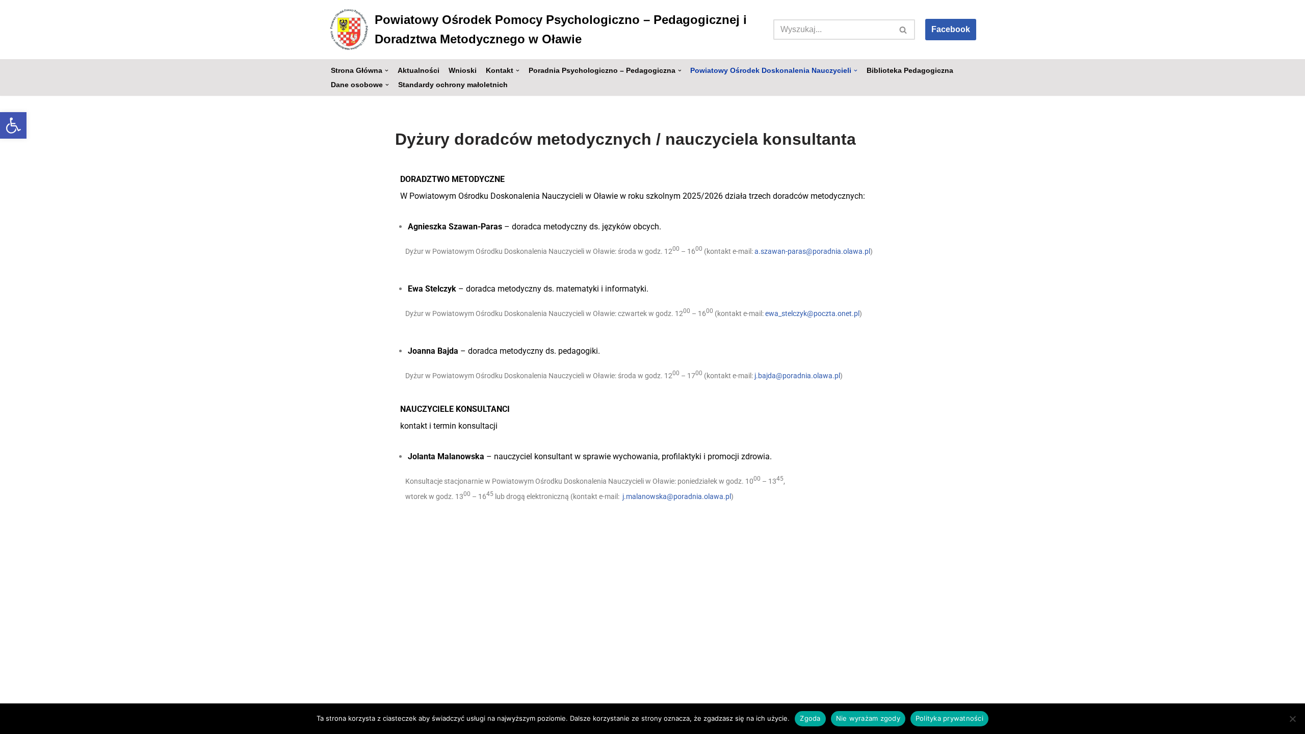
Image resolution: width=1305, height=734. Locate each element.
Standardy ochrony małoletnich (453, 85)
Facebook (950, 29)
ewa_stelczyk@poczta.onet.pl (812, 313)
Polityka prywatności (949, 718)
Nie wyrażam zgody (868, 718)
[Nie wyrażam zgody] (1292, 719)
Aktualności (418, 70)
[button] (13, 125)
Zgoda (810, 718)
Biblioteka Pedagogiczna (910, 70)
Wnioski (463, 70)
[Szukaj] (903, 29)
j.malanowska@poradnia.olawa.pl (676, 496)
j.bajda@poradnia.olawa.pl (797, 375)
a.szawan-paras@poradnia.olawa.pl (812, 251)
